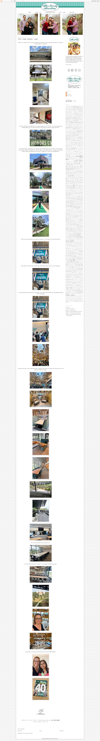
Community (73, 147)
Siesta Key (78, 265)
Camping (72, 133)
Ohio (82, 236)
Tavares (67, 278)
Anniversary (80, 110)
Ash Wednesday (76, 114)
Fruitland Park (69, 186)
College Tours (74, 146)
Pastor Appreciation (75, 242)
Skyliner (67, 267)
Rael (80, 250)
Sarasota (70, 259)
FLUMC (77, 181)
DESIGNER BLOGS (54, 738)
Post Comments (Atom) (28, 733)
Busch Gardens (68, 132)
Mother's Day (68, 229)
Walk (80, 291)
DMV (80, 168)
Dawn (70, 159)
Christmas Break (72, 139)
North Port (72, 235)
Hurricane (74, 206)
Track (78, 280)
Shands (69, 265)
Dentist (72, 163)
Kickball (75, 214)
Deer (77, 162)
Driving (67, 170)
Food (66, 182)
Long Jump (73, 223)
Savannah (67, 260)
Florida (77, 180)
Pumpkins (81, 249)
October (81, 235)
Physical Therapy (72, 243)
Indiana (82, 207)
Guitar (66, 199)
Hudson (68, 206)
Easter (76, 171)
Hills (70, 202)
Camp (78, 132)
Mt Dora (81, 229)
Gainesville (71, 187)
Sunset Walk (80, 274)
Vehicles (68, 290)
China (67, 138)
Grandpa (74, 198)
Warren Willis (78, 292)
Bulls (75, 131)
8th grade (67, 107)
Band (75, 116)
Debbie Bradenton (68, 162)
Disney (68, 164)
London (68, 223)
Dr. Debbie (75, 169)
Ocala (76, 235)
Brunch (67, 131)
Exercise (71, 174)
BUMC (78, 131)
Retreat (77, 253)
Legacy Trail (76, 220)
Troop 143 (79, 283)
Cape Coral (68, 134)
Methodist (70, 226)
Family (69, 175)
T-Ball (67, 277)
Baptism (79, 116)
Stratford (76, 273)
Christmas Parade (68, 140)
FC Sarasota (75, 177)
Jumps (68, 211)
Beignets (70, 120)
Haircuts (73, 199)
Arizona (76, 113)
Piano (77, 243)
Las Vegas (75, 219)
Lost (76, 223)
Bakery (71, 116)
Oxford (75, 238)
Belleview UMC (72, 121)
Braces (70, 128)
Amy (73, 109)
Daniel (74, 156)
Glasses (68, 192)
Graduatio (80, 194)
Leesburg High (69, 220)
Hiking (67, 202)
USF (47, 721)
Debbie (39, 721)
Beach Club (71, 119)
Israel (77, 208)
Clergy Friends (68, 144)
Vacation (67, 287)
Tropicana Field (73, 284)
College (79, 145)
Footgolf (76, 182)
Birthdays (79, 122)
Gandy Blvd (80, 187)
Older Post (61, 730)
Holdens (81, 202)
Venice (73, 290)
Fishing (72, 180)
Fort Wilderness (70, 183)
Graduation (67, 195)
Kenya (67, 214)
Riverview (76, 254)
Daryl (77, 156)
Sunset (75, 274)
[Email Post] (52, 720)
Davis (81, 158)
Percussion (67, 243)
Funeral (67, 187)
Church (81, 140)
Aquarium (72, 113)
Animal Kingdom (78, 109)
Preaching (67, 248)
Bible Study (78, 121)
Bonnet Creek (72, 126)
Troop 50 (67, 284)
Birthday (72, 122)
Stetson (72, 273)
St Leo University (79, 271)
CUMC (67, 156)
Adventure (67, 108)
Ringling (72, 254)
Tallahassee (71, 277)
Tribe (73, 283)
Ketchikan (71, 214)
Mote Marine (79, 227)
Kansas (80, 212)
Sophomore (75, 267)
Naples (80, 230)
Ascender (70, 114)
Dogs (70, 169)
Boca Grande (68, 125)
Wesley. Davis (73, 296)
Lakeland (67, 218)
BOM (78, 125)
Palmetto (70, 239)
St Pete (67, 272)
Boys (66, 128)
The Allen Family (32, 720)
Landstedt (80, 218)
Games (76, 187)
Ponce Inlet (68, 246)
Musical (76, 230)
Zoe (80, 301)
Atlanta (81, 114)
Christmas (80, 138)
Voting (77, 291)
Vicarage (79, 290)
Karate (67, 213)
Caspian (67, 135)
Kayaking (71, 213)
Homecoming (71, 205)
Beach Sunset (76, 119)
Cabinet (73, 132)
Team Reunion (72, 278)
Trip (76, 283)
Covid (75, 153)
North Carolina (76, 233)
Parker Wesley (76, 241)
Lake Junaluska (74, 217)
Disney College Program (77, 164)
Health (78, 200)
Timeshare (67, 280)
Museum (68, 230)
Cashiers (80, 134)
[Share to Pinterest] (59, 720)
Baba (77, 115)
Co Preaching (74, 145)
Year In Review (73, 300)
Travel (70, 283)
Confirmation (69, 150)
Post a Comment (21, 728)
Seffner (75, 262)
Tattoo (80, 277)
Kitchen (78, 214)
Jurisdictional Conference (74, 212)
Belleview (67, 121)
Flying (81, 181)
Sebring (67, 262)
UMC (77, 285)
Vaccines (79, 287)
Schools (77, 260)
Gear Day (76, 189)
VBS (77, 289)
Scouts (68, 261)
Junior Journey (78, 211)
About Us (38, 12)
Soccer (70, 267)
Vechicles (81, 289)
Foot (69, 182)
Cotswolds (70, 152)
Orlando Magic (68, 238)
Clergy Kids (73, 144)
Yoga (66, 301)
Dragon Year (80, 169)
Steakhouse (67, 273)
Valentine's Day (68, 289)
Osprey (72, 238)
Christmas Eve (79, 139)
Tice (80, 279)
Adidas (71, 107)
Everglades (67, 174)
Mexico (75, 226)
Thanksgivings (75, 279)
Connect (74, 150)
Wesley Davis (68, 296)
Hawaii (71, 200)
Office (67, 236)
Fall (66, 175)
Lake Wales (80, 217)
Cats (75, 135)
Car (72, 134)
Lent (67, 221)
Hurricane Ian (79, 206)
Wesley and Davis (78, 295)
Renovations (71, 253)
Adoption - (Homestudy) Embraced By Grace (74, 311)
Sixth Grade (76, 266)
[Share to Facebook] (57, 720)
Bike (82, 121)
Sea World (75, 261)
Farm (82, 176)
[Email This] (53, 720)
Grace (78, 192)
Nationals (70, 231)
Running (73, 256)
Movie (74, 229)
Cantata (80, 133)
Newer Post (20, 730)
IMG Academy (76, 207)
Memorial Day (79, 225)
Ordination (73, 237)
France (80, 183)
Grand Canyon (73, 195)
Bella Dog (79, 120)
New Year (70, 232)
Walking (67, 292)
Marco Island (81, 224)
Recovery (76, 252)
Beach (67, 119)
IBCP (66, 207)
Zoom (66, 302)
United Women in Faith (69, 286)
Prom (76, 248)
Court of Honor (75, 152)
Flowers (72, 181)
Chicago (79, 137)
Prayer (80, 247)
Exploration (75, 174)
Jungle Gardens (73, 211)
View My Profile (68, 64)
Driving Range (72, 170)
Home (29, 12)
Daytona (73, 159)
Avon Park (74, 115)
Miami (78, 226)
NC (80, 231)
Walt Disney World (72, 292)
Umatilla (74, 285)
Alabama (74, 108)
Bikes (68, 122)
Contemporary (79, 150)
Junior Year (67, 212)
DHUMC (76, 163)
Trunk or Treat (79, 284)
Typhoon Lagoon (68, 285)
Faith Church (80, 174)
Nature (75, 231)
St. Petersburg (79, 272)
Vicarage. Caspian (68, 291)
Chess (76, 137)
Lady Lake (68, 217)
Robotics (77, 255)
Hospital (81, 205)
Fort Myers (81, 182)
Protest (71, 249)
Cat (71, 135)
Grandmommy (68, 198)
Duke (82, 170)
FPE (76, 183)
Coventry (71, 153)
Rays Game (71, 252)
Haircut (70, 199)
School (71, 260)
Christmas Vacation (75, 140)
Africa (70, 108)
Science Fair (81, 260)
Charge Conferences (69, 137)
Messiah (67, 226)
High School (72, 201)
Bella (75, 120)
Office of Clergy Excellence (74, 236)
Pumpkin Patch (75, 249)
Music (72, 230)
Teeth (80, 278)
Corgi (79, 151)
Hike (81, 201)
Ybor (69, 300)
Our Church (68, 307)
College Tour (68, 146)
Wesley (68, 295)
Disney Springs (68, 165)
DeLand (80, 162)
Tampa (43, 721)
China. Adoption (72, 138)
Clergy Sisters (79, 144)
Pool (72, 246)
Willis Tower (81, 296)
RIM (69, 254)
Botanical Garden (78, 126)
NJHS (80, 232)
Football (72, 182)
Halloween (79, 199)
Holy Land (62, 12)
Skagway (80, 266)
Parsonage (68, 242)
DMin (76, 168)
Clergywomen (68, 145)
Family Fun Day (71, 176)
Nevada (67, 232)
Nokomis (70, 233)
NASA (66, 231)
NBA (78, 231)
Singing (72, 266)
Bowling (67, 127)
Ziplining (76, 301)
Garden (67, 188)
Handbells (67, 200)
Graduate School (73, 194)
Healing (75, 200)
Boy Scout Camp (73, 127)
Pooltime (75, 246)
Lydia (70, 224)
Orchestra (68, 237)
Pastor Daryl (68, 94)
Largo (72, 219)
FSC (76, 186)
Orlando (78, 237)
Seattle (80, 261)
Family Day (75, 175)
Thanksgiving (68, 279)
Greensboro (79, 198)
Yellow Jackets (79, 300)
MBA (74, 225)
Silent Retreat (68, 266)
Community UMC (69, 148)
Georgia (72, 190)
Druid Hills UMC (77, 170)
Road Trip (72, 255)
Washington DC (68, 293)
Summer (71, 274)
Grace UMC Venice (74, 193)
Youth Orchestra (71, 301)
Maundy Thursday (69, 225)
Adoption (75, 107)
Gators (71, 189)
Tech (76, 278)
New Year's (76, 232)
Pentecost (80, 242)
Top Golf (71, 280)
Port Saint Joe (69, 247)
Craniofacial (79, 153)
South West (79, 268)
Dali (70, 156)
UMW (81, 285)
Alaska (78, 108)
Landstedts (67, 219)
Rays (66, 252)
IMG (71, 207)
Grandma (79, 196)
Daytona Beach (78, 159)
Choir (76, 138)
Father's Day (69, 177)
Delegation (67, 163)
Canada (77, 133)
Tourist (75, 280)
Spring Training (72, 271)
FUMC (79, 186)
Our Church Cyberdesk (70, 308)
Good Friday (74, 192)
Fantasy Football (77, 176)
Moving (77, 229)
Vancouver (74, 289)
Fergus (81, 177)
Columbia (80, 146)
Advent (80, 107)
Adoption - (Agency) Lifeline (71, 310)
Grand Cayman (79, 195)
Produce (72, 248)
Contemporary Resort (69, 151)
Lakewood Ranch (74, 218)
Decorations (73, 162)
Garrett (77, 188)
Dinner (82, 163)
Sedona (71, 262)
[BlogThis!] (55, 720)
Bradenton (75, 128)
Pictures (81, 243)
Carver (75, 134)
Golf (70, 192)
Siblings (73, 265)
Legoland (81, 220)
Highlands (77, 201)
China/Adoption (50, 12)
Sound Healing (81, 267)
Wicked (77, 296)
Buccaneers (71, 131)
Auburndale (69, 115)
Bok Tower (74, 125)
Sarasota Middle (78, 259)
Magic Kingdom (74, 224)
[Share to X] (56, 720)
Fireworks (67, 180)
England (72, 12)
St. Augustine (72, 272)
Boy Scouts (79, 127)
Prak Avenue (76, 247)
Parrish (81, 241)
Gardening (72, 188)
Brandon (80, 128)
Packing (79, 238)
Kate (67, 92)
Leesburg (81, 219)
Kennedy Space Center (78, 213)
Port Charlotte (81, 246)
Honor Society (77, 205)
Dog (66, 169)
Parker (68, 241)
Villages (73, 291)
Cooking (75, 151)
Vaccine (74, 287)
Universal (76, 286)
